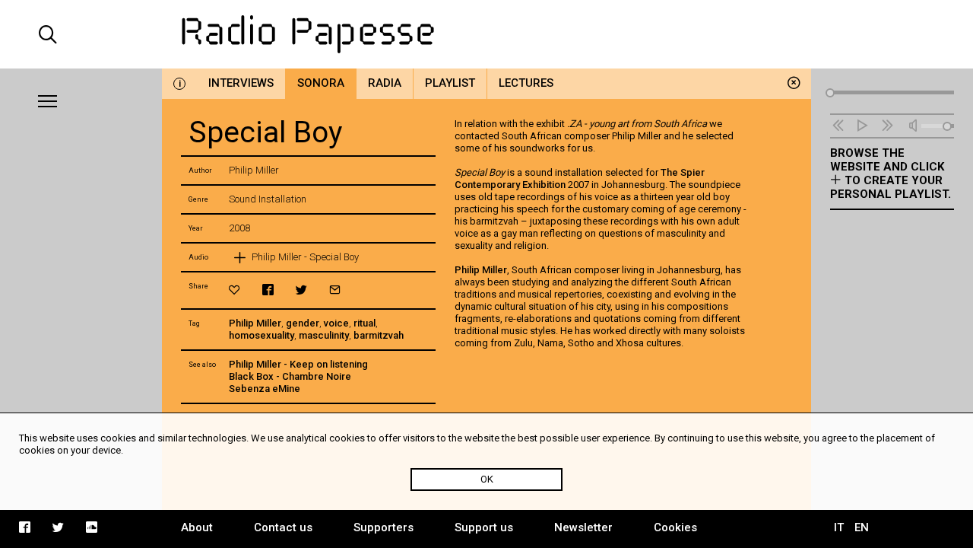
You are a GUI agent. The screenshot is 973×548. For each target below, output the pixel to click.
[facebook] (268, 289)
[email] (335, 289)
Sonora (320, 83)
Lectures (526, 83)
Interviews (241, 83)
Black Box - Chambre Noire (290, 376)
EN (861, 527)
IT (839, 527)
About (197, 527)
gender (302, 323)
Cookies (675, 527)
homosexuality (261, 335)
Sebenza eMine (264, 388)
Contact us (283, 527)
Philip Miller (255, 323)
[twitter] (301, 289)
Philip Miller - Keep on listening (298, 364)
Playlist (450, 83)
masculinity (324, 335)
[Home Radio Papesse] (486, 34)
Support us (484, 527)
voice (336, 323)
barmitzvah (378, 335)
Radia (384, 83)
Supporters (383, 527)
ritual (364, 323)
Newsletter (583, 527)
